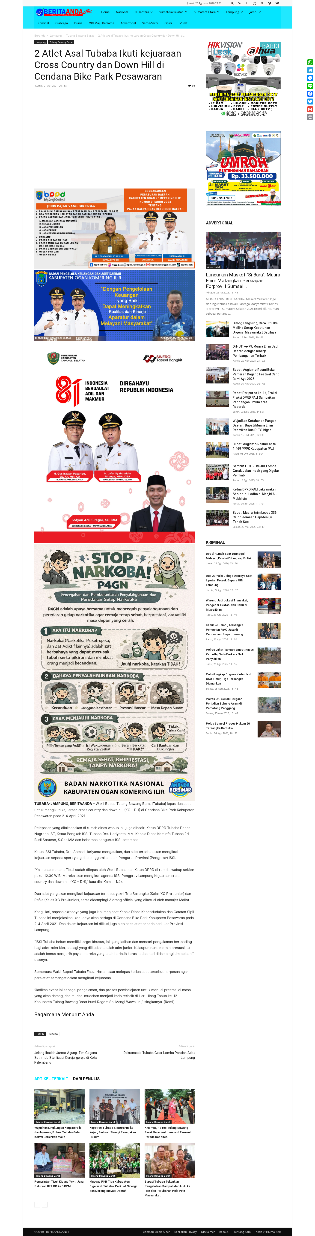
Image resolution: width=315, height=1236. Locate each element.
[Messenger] (310, 78)
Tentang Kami (242, 1232)
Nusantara (141, 12)
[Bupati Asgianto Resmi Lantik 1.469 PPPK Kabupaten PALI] (217, 450)
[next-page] (45, 1204)
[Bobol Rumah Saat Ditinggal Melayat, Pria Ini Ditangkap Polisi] (269, 559)
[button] (232, 3)
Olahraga (61, 23)
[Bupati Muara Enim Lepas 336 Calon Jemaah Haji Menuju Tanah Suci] (217, 518)
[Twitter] (262, 3)
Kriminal (43, 23)
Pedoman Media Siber (156, 1232)
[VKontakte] (277, 3)
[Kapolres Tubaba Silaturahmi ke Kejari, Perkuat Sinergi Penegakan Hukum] (114, 1106)
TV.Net (182, 23)
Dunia (78, 23)
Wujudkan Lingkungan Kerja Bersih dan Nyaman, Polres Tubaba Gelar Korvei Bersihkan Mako (57, 1132)
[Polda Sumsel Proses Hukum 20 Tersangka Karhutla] (269, 729)
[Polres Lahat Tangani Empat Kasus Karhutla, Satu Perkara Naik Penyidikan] (269, 655)
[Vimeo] (269, 3)
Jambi (253, 12)
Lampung (232, 12)
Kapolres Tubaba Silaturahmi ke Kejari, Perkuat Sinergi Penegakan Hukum (112, 1132)
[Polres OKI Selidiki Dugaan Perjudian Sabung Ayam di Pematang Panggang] (269, 705)
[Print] (310, 117)
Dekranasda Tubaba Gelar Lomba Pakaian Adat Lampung (159, 1055)
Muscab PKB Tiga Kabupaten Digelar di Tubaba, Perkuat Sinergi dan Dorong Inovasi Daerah (113, 1186)
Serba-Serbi (150, 23)
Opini (168, 23)
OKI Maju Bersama (101, 23)
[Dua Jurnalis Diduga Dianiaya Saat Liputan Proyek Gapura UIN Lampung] (269, 582)
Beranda (39, 36)
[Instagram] (254, 3)
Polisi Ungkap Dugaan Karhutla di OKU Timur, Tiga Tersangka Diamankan (228, 679)
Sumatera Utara (205, 12)
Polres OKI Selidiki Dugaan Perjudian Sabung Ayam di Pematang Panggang (224, 703)
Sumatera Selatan (171, 12)
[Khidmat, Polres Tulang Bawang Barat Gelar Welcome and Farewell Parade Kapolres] (170, 1106)
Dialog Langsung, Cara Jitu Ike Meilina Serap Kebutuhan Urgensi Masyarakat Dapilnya (255, 327)
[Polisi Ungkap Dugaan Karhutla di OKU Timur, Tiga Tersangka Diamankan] (269, 680)
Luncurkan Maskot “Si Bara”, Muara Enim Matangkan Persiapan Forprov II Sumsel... (243, 280)
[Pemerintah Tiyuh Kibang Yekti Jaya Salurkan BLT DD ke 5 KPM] (59, 1160)
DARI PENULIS (86, 1078)
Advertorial (128, 23)
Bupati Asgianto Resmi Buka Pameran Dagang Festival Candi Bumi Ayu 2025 (256, 374)
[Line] (310, 86)
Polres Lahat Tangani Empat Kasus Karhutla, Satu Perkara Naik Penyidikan (230, 654)
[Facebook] (246, 3)
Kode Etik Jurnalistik (268, 1232)
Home (105, 12)
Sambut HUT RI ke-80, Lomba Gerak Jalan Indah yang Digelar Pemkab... (256, 470)
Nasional (122, 12)
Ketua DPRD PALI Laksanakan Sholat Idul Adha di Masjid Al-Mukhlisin (255, 493)
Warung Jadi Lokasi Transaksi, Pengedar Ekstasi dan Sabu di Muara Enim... (227, 605)
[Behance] (239, 3)
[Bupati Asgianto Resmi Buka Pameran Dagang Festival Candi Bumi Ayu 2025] (217, 375)
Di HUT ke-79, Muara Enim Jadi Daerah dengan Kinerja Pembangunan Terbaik (255, 351)
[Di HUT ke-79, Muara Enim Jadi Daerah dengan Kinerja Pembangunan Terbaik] (217, 352)
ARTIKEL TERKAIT (51, 1078)
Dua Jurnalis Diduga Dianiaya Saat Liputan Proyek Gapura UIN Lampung (229, 580)
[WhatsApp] (310, 62)
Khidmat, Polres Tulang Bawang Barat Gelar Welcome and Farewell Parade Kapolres (168, 1132)
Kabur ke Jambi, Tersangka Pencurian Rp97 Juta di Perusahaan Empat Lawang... (226, 629)
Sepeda (53, 1034)
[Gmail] (310, 109)
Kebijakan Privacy (185, 1232)
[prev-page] (37, 1204)
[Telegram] (310, 70)
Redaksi (224, 1232)
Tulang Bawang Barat (80, 36)
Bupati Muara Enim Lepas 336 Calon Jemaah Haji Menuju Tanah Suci (254, 517)
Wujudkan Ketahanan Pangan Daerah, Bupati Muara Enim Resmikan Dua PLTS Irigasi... (254, 425)
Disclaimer (208, 1232)
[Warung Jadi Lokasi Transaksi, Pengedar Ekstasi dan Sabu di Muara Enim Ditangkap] (269, 606)
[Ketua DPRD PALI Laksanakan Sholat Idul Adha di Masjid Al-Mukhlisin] (217, 495)
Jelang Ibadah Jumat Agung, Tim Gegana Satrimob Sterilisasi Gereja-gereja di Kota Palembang (65, 1058)
